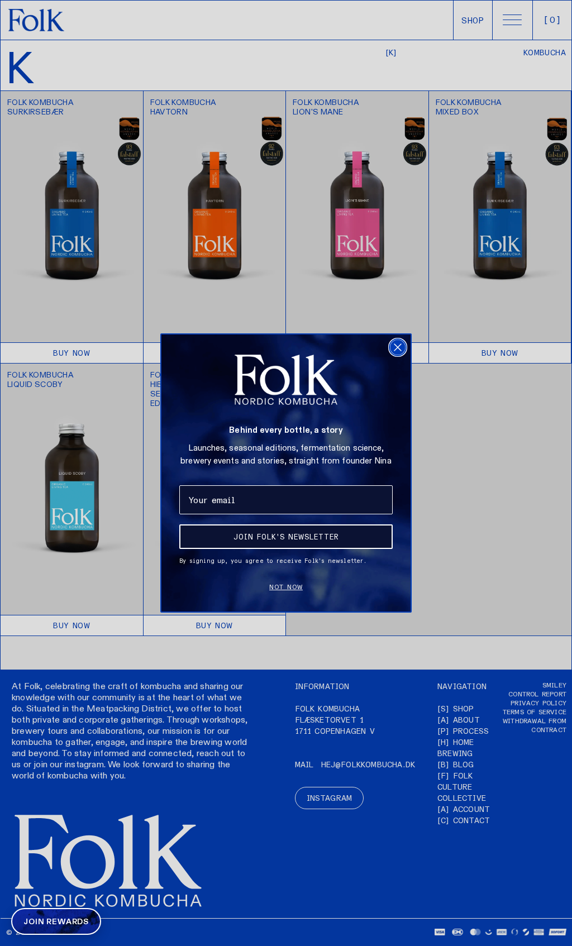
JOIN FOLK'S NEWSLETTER (286, 536)
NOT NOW (286, 586)
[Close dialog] (397, 347)
